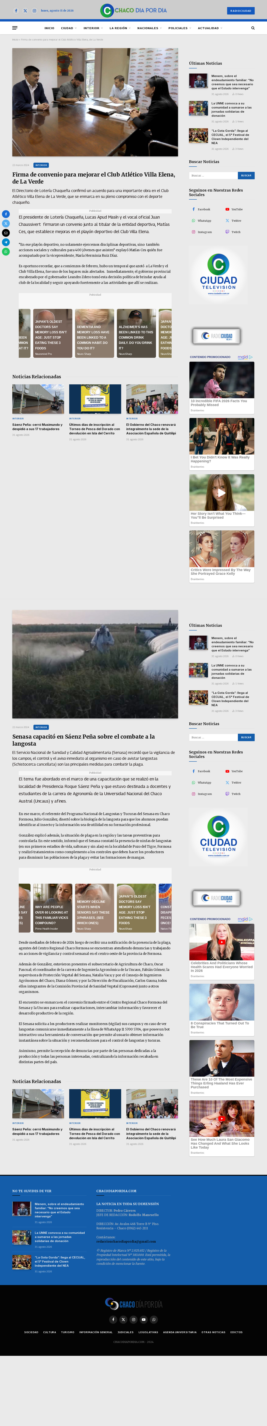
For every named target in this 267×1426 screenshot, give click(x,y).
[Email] (6, 233)
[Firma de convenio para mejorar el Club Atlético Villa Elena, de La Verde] (95, 102)
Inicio (15, 39)
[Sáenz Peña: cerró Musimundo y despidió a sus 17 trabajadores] (38, 398)
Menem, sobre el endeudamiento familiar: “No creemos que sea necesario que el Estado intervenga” (232, 82)
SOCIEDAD (31, 1332)
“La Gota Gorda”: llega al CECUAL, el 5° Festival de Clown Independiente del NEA (230, 137)
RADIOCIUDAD (240, 10)
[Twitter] (6, 223)
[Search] (253, 27)
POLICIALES (178, 28)
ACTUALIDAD (208, 28)
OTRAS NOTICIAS (214, 1332)
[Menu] (14, 27)
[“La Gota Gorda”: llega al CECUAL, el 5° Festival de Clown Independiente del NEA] (198, 135)
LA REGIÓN (118, 28)
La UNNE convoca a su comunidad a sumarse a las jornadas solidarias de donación (231, 109)
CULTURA (49, 1332)
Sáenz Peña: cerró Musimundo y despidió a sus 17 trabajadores (37, 427)
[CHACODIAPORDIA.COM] (133, 11)
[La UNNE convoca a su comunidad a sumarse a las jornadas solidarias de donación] (198, 108)
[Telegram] (6, 242)
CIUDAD (67, 28)
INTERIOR (91, 28)
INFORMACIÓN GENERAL (96, 1332)
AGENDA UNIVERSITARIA (180, 1332)
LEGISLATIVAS (148, 1332)
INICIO (49, 28)
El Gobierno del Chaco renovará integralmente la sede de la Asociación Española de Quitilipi (151, 429)
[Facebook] (6, 214)
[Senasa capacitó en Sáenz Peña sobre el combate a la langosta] (95, 664)
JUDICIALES (126, 1332)
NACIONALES (147, 28)
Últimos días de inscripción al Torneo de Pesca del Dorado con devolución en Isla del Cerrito (94, 429)
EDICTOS (236, 1332)
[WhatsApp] (6, 252)
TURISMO (67, 1332)
